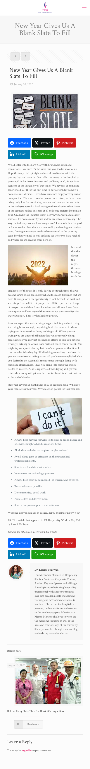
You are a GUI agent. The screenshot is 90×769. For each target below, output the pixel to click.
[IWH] (45, 7)
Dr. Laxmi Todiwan (47, 570)
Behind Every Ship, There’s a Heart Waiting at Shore (36, 711)
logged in (27, 750)
